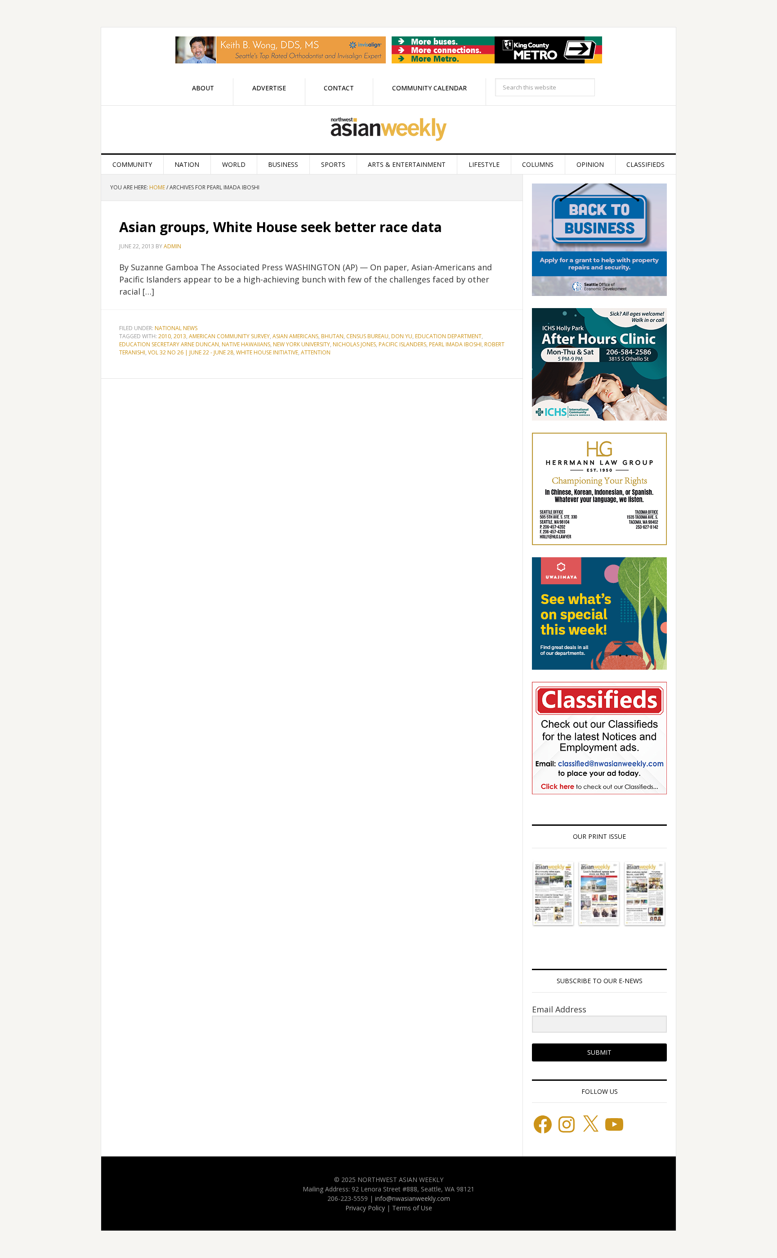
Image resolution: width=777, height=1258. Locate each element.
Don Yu (401, 336)
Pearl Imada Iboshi (455, 344)
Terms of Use (412, 1208)
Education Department (448, 336)
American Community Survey (229, 336)
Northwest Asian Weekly (388, 129)
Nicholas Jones (354, 344)
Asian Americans (295, 336)
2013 (180, 336)
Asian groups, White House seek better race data (280, 227)
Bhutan (332, 336)
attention (315, 352)
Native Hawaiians (246, 344)
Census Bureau (367, 336)
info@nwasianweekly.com (412, 1198)
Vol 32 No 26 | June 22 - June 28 (190, 352)
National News (176, 328)
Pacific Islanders (402, 344)
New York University (301, 344)
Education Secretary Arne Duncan (169, 344)
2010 (164, 336)
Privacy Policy (365, 1208)
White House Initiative (267, 352)
